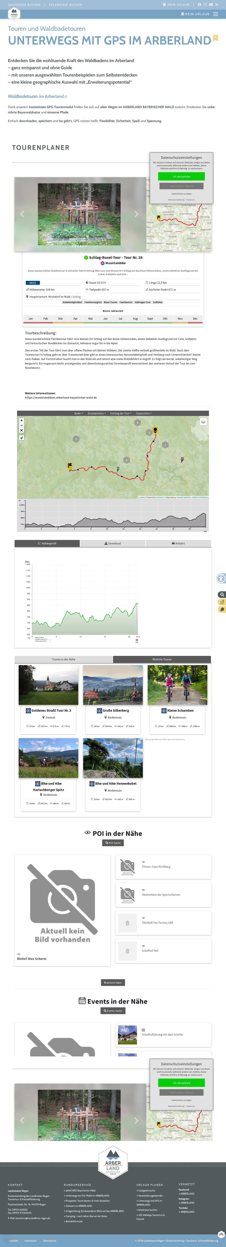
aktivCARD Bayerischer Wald (80, 1190)
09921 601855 (19, 1209)
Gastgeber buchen (24, 4)
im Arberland (36, 96)
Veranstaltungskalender (150, 1195)
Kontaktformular (74, 1221)
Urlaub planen (149, 1185)
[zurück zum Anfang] (221, 1235)
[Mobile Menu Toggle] (215, 14)
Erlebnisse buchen (65, 4)
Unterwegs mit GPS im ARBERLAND (149, 1202)
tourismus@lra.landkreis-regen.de (33, 1218)
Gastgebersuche (146, 1190)
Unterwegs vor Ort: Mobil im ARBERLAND (87, 1195)
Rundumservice (77, 1185)
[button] (7, 1239)
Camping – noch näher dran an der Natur (86, 1216)
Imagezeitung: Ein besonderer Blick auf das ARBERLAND (95, 1211)
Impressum (30, 1240)
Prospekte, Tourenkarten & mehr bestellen (88, 1200)
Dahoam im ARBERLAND (79, 1205)
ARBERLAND (187, 1193)
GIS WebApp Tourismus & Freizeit (150, 1217)
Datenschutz (49, 1240)
